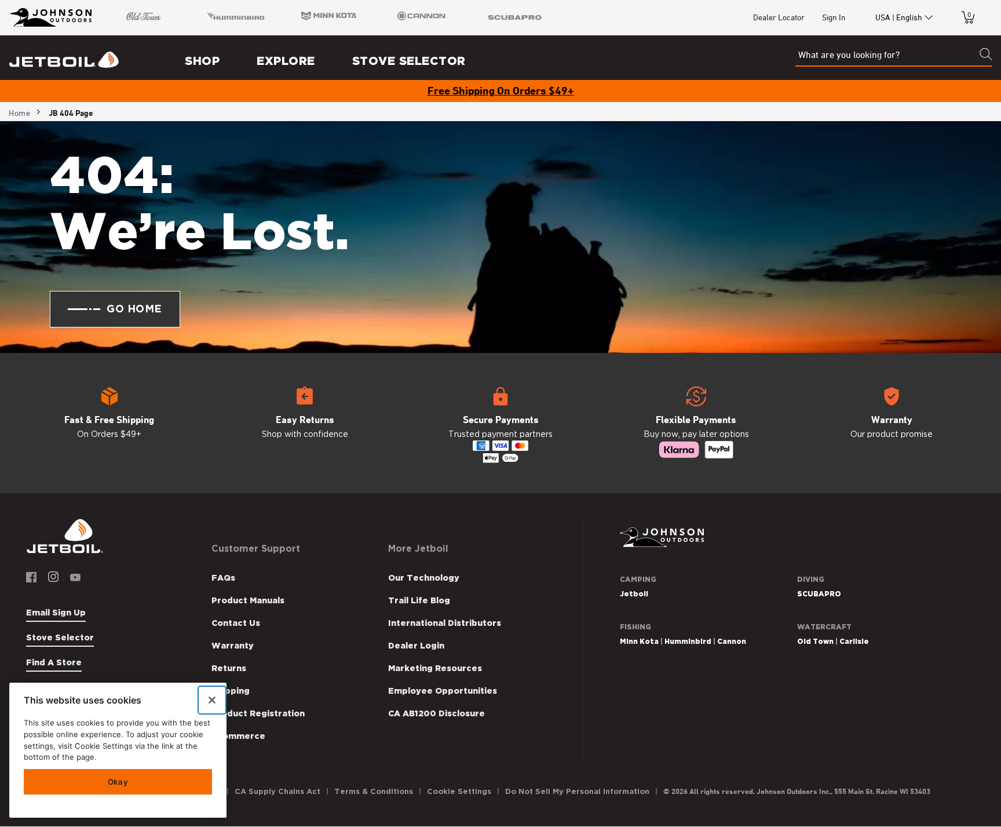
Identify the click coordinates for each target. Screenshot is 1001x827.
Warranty (232, 645)
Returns (228, 668)
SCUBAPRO (819, 593)
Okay (118, 781)
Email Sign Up (56, 612)
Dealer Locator (779, 17)
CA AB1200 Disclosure (436, 713)
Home (19, 113)
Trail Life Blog (419, 600)
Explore (286, 61)
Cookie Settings (459, 791)
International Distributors (444, 623)
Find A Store (54, 662)
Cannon (731, 641)
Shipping (230, 690)
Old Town (815, 641)
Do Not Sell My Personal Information (577, 791)
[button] (109, 423)
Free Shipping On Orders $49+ (501, 90)
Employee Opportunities (442, 690)
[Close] (212, 700)
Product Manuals (247, 600)
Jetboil (634, 593)
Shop (202, 61)
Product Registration (258, 713)
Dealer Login (416, 645)
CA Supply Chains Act (277, 791)
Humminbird (687, 641)
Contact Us (235, 623)
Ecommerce (238, 736)
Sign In (834, 17)
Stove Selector (409, 61)
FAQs (223, 577)
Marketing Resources (435, 668)
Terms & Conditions (373, 791)
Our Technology (423, 577)
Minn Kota (639, 641)
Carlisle (854, 641)
